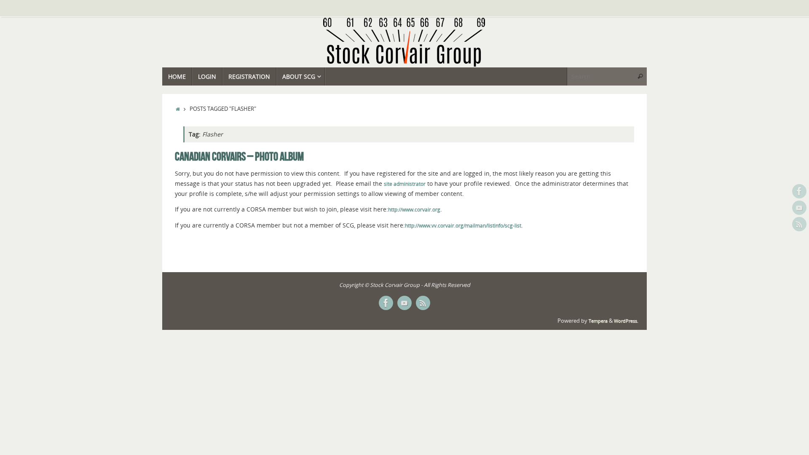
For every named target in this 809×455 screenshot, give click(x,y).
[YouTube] (799, 208)
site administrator (405, 184)
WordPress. (626, 321)
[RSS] (799, 224)
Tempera (598, 321)
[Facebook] (799, 191)
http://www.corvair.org (414, 209)
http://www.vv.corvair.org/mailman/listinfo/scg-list (463, 225)
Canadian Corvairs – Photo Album (239, 156)
